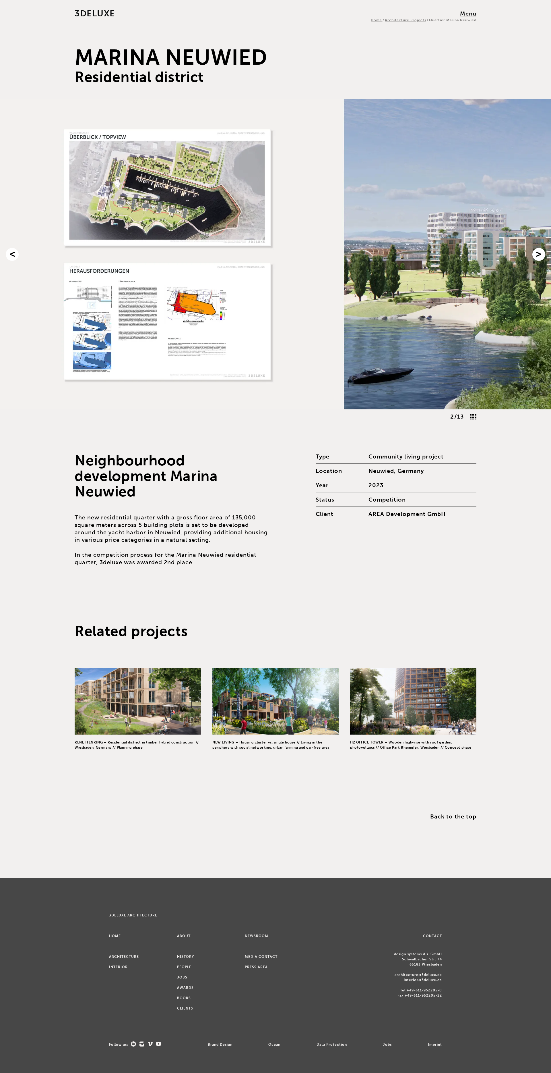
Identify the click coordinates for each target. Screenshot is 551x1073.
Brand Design (220, 1045)
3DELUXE (95, 13)
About (184, 936)
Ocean (274, 1045)
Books (184, 998)
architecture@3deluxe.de (418, 975)
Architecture (124, 957)
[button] (12, 254)
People (184, 967)
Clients (185, 1008)
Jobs (182, 977)
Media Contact (261, 957)
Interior (118, 967)
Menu (468, 13)
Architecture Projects (405, 20)
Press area (256, 967)
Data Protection (332, 1045)
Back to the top (453, 816)
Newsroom (256, 936)
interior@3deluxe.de (423, 980)
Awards (185, 988)
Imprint (435, 1045)
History (185, 957)
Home (376, 20)
